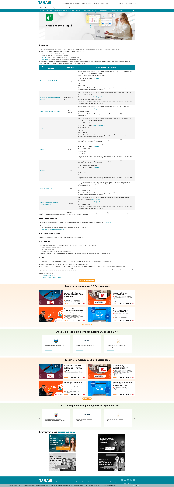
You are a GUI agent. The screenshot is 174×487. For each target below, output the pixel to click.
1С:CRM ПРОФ (43, 149)
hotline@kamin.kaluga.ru (99, 202)
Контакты (103, 482)
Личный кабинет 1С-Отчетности (62, 10)
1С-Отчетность (49, 10)
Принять (136, 485)
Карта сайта (75, 482)
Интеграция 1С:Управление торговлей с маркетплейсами (74, 309)
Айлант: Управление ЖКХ (46, 188)
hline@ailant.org (97, 188)
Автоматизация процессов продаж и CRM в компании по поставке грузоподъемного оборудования (74, 294)
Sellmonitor (120, 10)
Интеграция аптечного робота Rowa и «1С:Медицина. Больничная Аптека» (123, 310)
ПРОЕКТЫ (84, 3)
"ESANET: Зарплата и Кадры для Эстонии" (50, 111)
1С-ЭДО (97, 10)
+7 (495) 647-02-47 (130, 3)
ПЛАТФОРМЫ (65, 3)
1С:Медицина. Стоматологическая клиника (50, 128)
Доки (73, 10)
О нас (57, 482)
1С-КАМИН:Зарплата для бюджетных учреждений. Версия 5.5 (49, 203)
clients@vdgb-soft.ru (98, 97)
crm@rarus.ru (96, 78)
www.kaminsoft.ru (95, 199)
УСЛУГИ (72, 3)
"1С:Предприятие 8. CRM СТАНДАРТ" (48, 80)
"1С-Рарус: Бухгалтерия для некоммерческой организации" (50, 98)
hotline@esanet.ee (97, 109)
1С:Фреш (78, 10)
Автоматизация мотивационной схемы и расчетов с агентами (121, 293)
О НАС (89, 3)
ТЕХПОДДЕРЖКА (104, 3)
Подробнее (108, 222)
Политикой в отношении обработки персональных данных (101, 485)
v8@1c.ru (44, 57)
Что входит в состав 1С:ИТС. (49, 275)
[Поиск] (120, 3)
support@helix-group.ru (99, 125)
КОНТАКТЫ (96, 3)
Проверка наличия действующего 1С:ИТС (53, 229)
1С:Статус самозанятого (87, 10)
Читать (66, 303)
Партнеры (65, 482)
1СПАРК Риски (103, 10)
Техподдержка (114, 482)
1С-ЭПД (42, 10)
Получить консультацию (87, 280)
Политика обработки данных (89, 482)
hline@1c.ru (45, 59)
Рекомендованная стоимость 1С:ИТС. (52, 277)
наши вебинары (67, 431)
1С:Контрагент (112, 10)
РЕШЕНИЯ (77, 3)
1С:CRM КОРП (43, 170)
